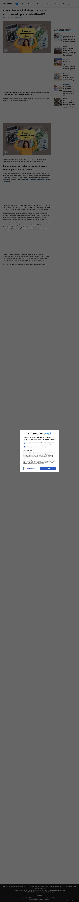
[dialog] (39, 451)
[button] (39, 450)
